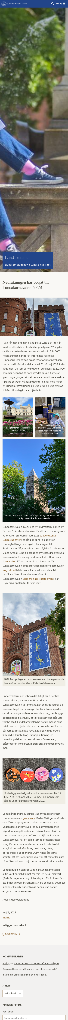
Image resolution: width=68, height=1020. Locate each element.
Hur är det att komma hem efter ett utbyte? (36, 963)
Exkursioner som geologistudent (30, 975)
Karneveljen (9, 561)
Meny (59, 4)
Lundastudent (16, 257)
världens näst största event (38, 579)
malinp (6, 917)
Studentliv (11, 934)
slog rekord (9, 570)
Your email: (8, 1012)
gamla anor (29, 818)
